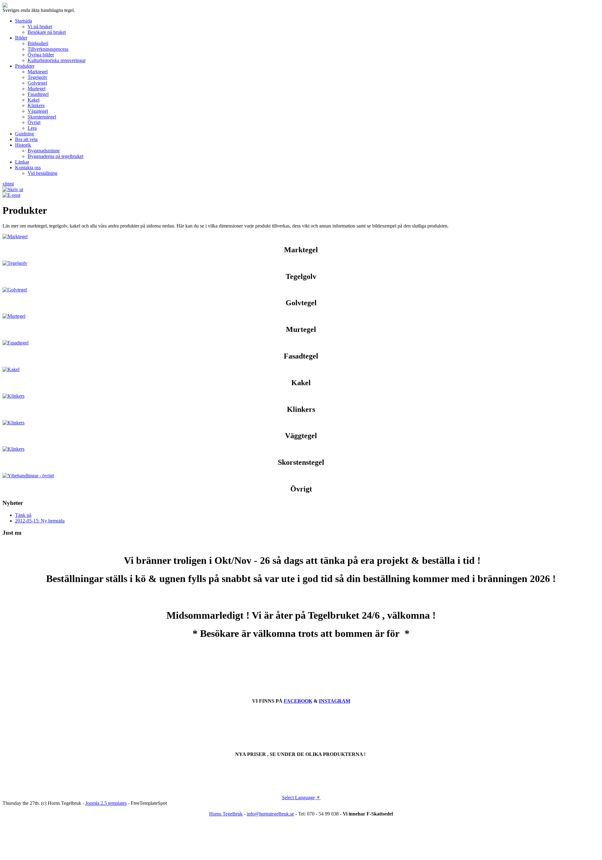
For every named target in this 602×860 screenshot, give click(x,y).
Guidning (24, 133)
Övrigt (34, 122)
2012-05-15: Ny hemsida (40, 520)
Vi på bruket (40, 26)
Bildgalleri (38, 43)
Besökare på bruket (47, 32)
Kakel (34, 99)
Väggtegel (38, 111)
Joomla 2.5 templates (106, 803)
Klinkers (36, 105)
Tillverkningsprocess (48, 49)
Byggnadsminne (44, 150)
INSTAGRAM (334, 701)
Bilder (21, 37)
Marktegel (38, 71)
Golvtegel (37, 83)
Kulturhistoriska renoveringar (57, 60)
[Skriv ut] (13, 189)
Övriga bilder (41, 54)
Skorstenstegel (42, 116)
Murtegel (36, 88)
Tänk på (23, 515)
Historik (23, 145)
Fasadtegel (38, 94)
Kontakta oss (28, 167)
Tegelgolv (37, 77)
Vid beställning (42, 173)
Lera (32, 128)
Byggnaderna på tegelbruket (55, 156)
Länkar (22, 162)
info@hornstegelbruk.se (270, 813)
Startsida (23, 21)
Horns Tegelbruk (226, 813)
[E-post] (11, 195)
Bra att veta (26, 139)
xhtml (8, 183)
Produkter (24, 66)
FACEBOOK (298, 701)
